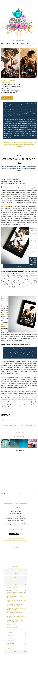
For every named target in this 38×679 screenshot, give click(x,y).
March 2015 (11, 643)
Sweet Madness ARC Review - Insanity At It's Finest (14, 613)
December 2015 (12, 587)
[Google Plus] (16, 529)
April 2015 (10, 640)
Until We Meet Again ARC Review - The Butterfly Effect (16, 609)
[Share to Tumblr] (21, 429)
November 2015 (12, 590)
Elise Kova (8, 82)
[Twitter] (9, 529)
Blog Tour (13, 425)
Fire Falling (12, 80)
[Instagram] (12, 529)
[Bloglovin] (19, 529)
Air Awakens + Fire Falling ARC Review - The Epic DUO (15, 605)
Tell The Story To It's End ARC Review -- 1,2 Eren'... (15, 621)
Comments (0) (19, 432)
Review (25, 425)
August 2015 (11, 630)
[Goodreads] (14, 529)
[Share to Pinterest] (19, 429)
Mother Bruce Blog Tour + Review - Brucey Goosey (16, 597)
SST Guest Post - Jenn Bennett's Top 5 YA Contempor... (16, 617)
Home (19, 493)
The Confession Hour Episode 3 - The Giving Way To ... (16, 593)
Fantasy (19, 425)
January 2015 (11, 648)
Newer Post (5, 493)
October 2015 (11, 624)
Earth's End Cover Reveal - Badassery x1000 (16, 601)
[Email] (22, 529)
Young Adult (32, 425)
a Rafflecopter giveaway (7, 420)
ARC (7, 425)
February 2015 (12, 646)
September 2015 (12, 627)
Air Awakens (4, 80)
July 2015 (10, 632)
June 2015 (10, 635)
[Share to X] (14, 429)
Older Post (33, 493)
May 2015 (10, 638)
